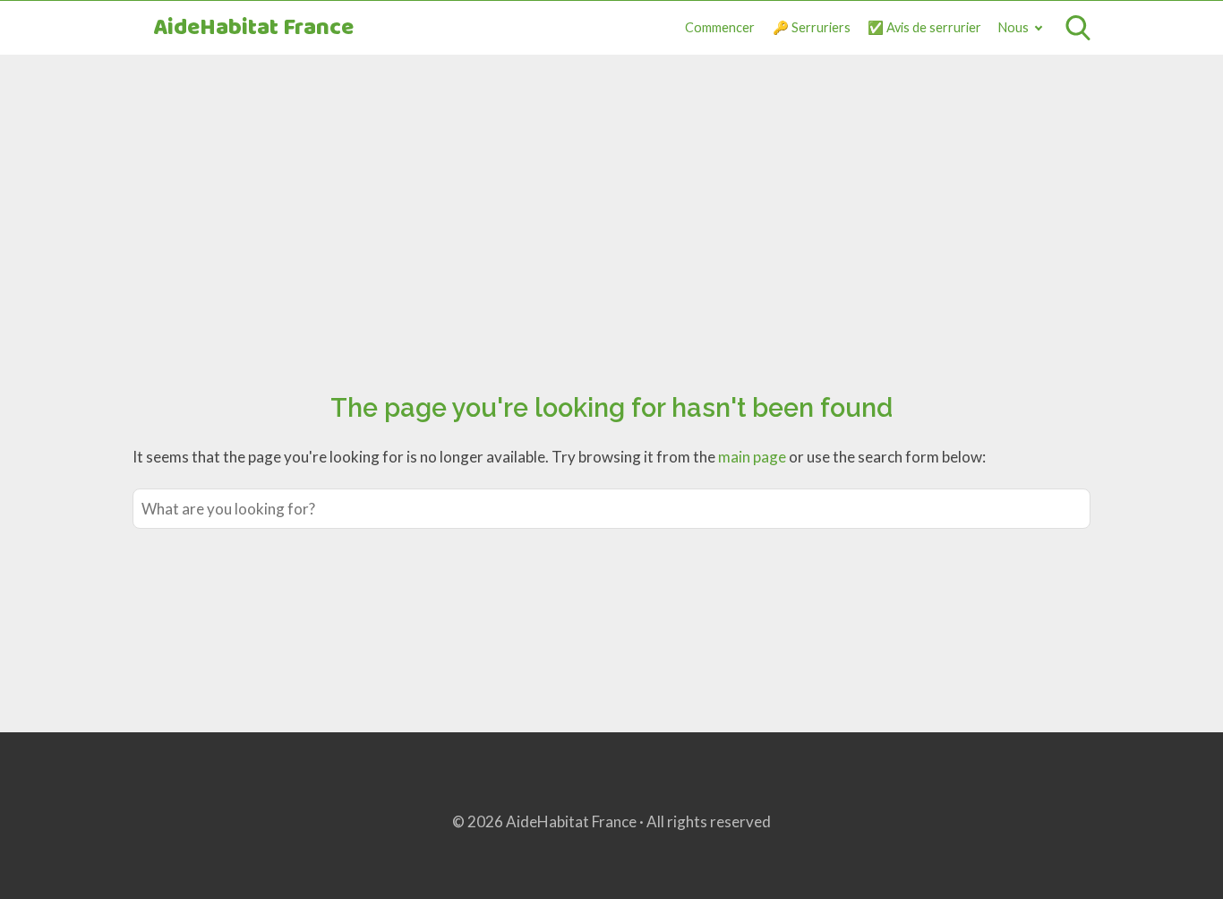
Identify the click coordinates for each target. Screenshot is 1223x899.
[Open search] (1077, 27)
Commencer (720, 27)
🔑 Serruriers (812, 27)
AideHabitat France (253, 28)
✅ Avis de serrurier (924, 27)
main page (752, 456)
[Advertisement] (611, 203)
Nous (1013, 27)
